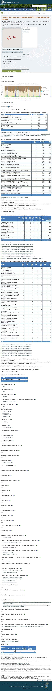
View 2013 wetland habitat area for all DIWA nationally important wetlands (17, 350)
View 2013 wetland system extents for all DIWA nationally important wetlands (17, 249)
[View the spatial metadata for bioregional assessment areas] (21, 445)
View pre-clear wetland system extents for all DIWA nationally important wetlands (18, 256)
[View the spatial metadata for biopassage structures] (16, 634)
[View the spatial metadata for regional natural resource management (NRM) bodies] (35, 399)
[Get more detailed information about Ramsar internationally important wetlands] (27, 470)
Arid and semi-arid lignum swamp (9, 547)
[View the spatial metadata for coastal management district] (20, 525)
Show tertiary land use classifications (9, 371)
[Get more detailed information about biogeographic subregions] (17, 430)
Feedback (49, 683)
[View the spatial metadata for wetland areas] (12, 102)
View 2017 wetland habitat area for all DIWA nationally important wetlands (17, 348)
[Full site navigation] (2, 13)
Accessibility (24, 683)
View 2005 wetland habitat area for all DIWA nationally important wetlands (17, 353)
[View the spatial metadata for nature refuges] (11, 530)
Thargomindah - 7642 (6, 414)
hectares (11, 106)
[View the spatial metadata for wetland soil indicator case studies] (24, 590)
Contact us (8, 6)
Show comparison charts (26, 99)
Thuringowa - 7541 (6, 416)
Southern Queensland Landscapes (9, 401)
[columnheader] (8, 378)
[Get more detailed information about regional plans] (10, 460)
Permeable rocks (6, 560)
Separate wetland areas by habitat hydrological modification (14, 109)
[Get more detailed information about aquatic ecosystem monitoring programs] (26, 575)
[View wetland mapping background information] (11, 102)
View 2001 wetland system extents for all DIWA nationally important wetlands (17, 254)
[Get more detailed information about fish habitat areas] (12, 520)
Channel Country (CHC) (7, 427)
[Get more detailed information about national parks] (10, 475)
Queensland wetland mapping (8, 580)
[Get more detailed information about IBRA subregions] (11, 440)
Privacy (12, 683)
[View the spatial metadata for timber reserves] (12, 515)
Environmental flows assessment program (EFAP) (12, 578)
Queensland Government (26, 688)
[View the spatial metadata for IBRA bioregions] (12, 435)
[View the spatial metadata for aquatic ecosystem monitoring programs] (27, 575)
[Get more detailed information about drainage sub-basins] (14, 394)
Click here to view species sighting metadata (7, 654)
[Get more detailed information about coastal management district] (19, 525)
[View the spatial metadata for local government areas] (17, 404)
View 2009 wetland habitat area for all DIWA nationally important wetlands (17, 351)
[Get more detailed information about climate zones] (10, 419)
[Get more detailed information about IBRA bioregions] (11, 435)
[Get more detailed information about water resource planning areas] (20, 568)
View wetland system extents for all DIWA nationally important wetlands (15, 132)
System (3, 114)
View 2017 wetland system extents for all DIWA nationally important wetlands (17, 247)
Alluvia (3, 559)
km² (10, 107)
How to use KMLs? (26, 54)
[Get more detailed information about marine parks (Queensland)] (18, 480)
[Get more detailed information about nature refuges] (10, 530)
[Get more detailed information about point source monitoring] (16, 585)
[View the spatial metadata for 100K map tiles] (11, 409)
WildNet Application (20, 663)
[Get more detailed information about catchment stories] (12, 76)
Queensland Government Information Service (14, 22)
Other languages (43, 683)
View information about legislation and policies (10, 641)
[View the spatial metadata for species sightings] (7, 644)
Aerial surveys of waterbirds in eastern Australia (12, 577)
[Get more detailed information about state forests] (9, 500)
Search (49, 6)
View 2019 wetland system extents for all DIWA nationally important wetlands (17, 246)
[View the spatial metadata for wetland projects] (13, 600)
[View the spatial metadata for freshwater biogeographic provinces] (25, 535)
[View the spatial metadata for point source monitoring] (17, 585)
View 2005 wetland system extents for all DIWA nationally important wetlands (17, 253)
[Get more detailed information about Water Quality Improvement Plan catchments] (28, 619)
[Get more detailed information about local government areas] (16, 404)
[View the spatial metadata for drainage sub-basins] (15, 394)
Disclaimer (7, 683)
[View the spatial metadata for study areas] (8, 485)
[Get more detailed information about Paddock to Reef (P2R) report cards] (23, 614)
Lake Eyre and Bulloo (6, 537)
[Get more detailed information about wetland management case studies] (22, 595)
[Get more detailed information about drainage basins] (11, 389)
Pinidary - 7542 (5, 413)
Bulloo (3, 386)
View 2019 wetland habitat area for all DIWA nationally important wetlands (17, 346)
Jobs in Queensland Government (33, 683)
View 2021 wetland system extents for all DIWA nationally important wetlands (17, 244)
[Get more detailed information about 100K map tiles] (10, 409)
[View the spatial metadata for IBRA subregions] (13, 440)
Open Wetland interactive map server (12, 49)
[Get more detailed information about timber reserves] (11, 515)
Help (12, 6)
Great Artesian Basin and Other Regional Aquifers (12, 570)
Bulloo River (4, 396)
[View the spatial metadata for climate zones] (11, 419)
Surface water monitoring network (9, 582)
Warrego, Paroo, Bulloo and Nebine (9, 572)
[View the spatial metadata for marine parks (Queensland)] (19, 480)
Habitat (3, 142)
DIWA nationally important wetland (14, 59)
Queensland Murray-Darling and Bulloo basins (11, 542)
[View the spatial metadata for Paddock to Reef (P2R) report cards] (24, 614)
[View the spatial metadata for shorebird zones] (12, 629)
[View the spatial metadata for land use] (38, 369)
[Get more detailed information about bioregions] (8, 425)
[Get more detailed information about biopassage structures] (15, 634)
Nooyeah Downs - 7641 (26, 29)
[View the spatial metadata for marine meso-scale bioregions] (19, 450)
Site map (2, 6)
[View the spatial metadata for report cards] (9, 490)
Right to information (17, 683)
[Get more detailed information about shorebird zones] (11, 629)
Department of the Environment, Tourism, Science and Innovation (28, 10)
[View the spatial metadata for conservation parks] (14, 495)
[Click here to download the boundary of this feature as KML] (2, 421)
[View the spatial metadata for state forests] (10, 500)
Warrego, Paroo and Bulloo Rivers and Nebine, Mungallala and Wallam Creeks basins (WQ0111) (23, 626)
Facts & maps (11, 13)
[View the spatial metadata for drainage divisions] (14, 384)
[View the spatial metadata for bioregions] (9, 425)
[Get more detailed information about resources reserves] (13, 510)
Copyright (2, 683)
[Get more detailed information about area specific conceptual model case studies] (28, 609)
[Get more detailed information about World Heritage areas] (14, 465)
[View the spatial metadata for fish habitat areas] (13, 520)
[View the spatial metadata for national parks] (11, 475)
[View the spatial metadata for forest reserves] (12, 505)
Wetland (27, 663)
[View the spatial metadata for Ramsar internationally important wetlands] (28, 470)
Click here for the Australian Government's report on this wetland (15, 69)
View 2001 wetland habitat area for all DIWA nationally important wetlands (17, 355)
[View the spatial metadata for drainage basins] (12, 389)
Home (5, 13)
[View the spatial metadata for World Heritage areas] (15, 465)
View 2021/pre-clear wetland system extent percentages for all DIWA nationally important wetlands (22, 258)
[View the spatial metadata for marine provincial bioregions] (18, 455)
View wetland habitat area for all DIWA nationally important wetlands (14, 197)
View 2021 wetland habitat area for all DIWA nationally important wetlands (17, 344)
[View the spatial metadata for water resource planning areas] (21, 568)
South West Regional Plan (7, 462)
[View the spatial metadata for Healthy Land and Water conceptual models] (29, 563)
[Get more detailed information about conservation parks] (13, 495)
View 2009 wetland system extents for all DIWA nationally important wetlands (17, 251)
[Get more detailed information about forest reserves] (11, 505)
